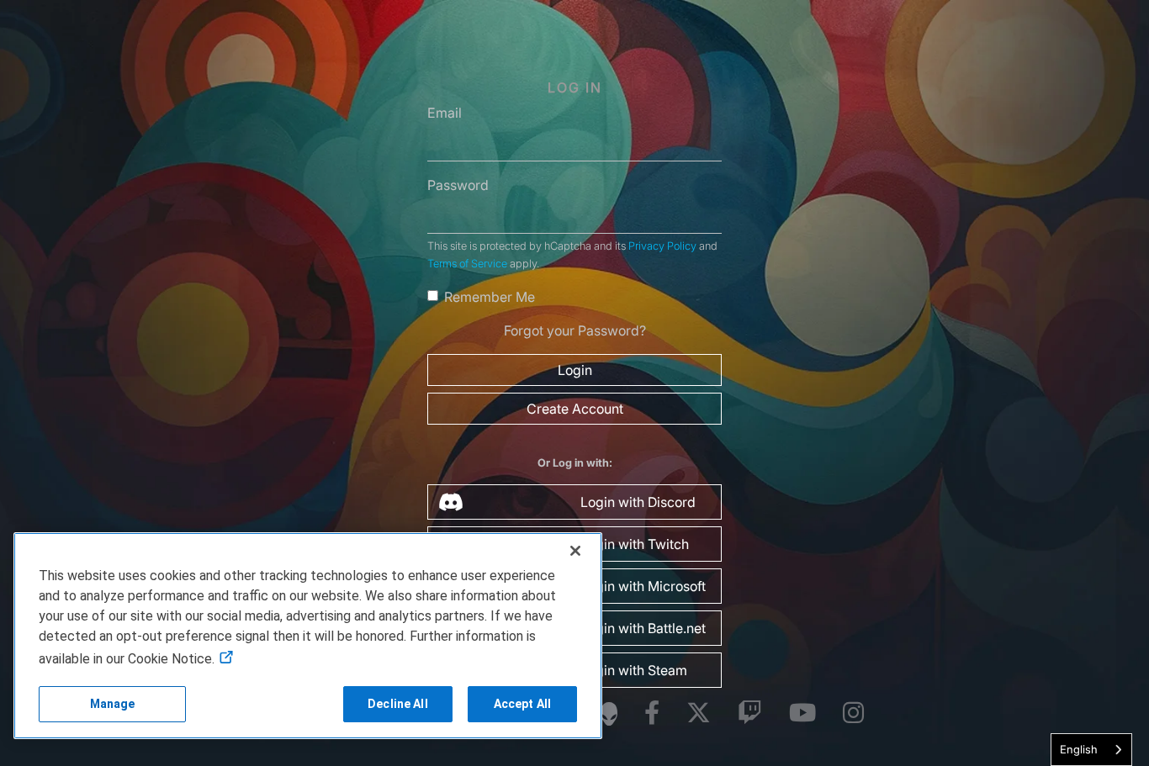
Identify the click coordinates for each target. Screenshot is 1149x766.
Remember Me (489, 296)
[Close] (575, 550)
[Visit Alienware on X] (698, 713)
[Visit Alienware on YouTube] (802, 713)
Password (458, 185)
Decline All (398, 704)
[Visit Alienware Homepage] (609, 714)
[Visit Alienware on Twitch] (750, 713)
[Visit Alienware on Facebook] (652, 713)
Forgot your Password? (575, 330)
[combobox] (1091, 749)
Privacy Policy (662, 246)
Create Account (575, 408)
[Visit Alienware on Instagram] (853, 713)
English (1079, 749)
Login (575, 370)
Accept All (522, 704)
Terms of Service (467, 263)
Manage (112, 704)
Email (444, 112)
